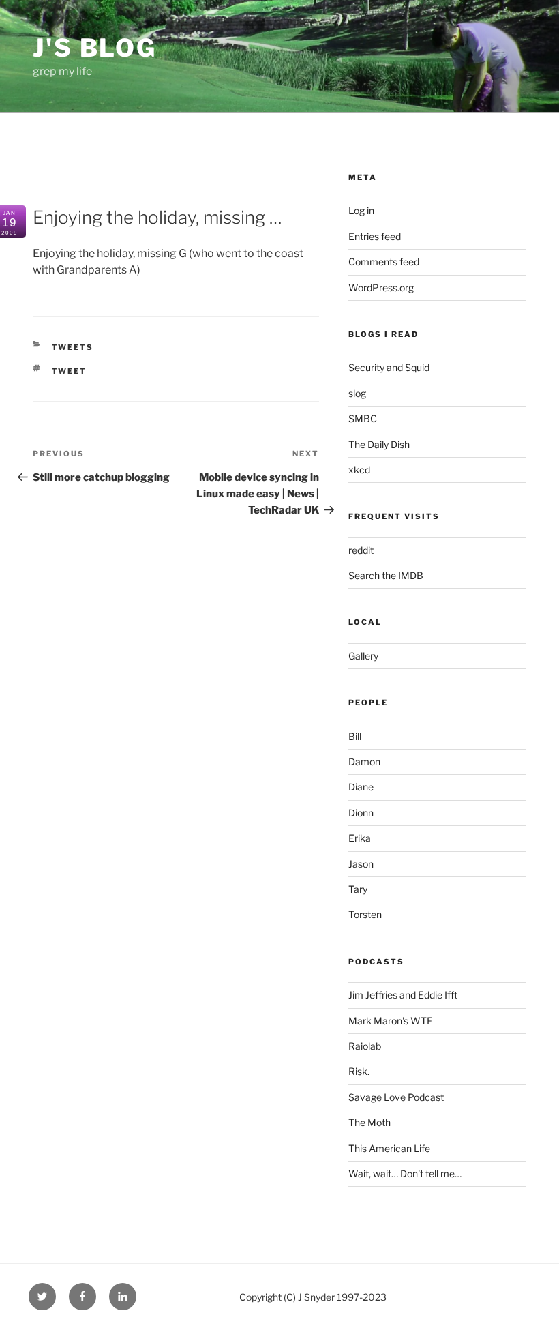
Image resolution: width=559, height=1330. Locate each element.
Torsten (365, 914)
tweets (73, 347)
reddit (361, 550)
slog (357, 393)
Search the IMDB (385, 575)
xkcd (359, 469)
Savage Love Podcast (396, 1097)
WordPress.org (381, 287)
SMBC (362, 418)
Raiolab (364, 1046)
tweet (69, 371)
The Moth (369, 1122)
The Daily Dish (379, 444)
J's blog (95, 48)
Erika (359, 838)
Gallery (363, 656)
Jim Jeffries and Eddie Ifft (402, 995)
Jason (361, 864)
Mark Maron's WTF (390, 1020)
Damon (364, 761)
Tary (357, 889)
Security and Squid (388, 367)
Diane (361, 787)
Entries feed (374, 236)
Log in (361, 210)
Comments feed (383, 261)
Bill (354, 736)
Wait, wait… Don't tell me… (405, 1173)
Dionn (361, 812)
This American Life (389, 1148)
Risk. (358, 1071)
